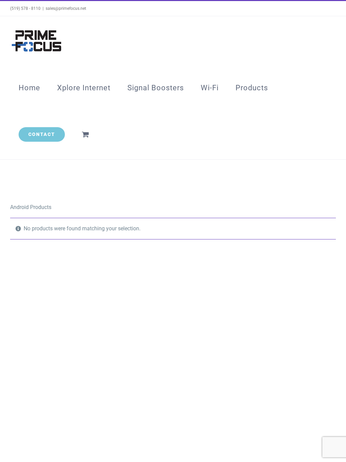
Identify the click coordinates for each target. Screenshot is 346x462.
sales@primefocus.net (66, 8)
